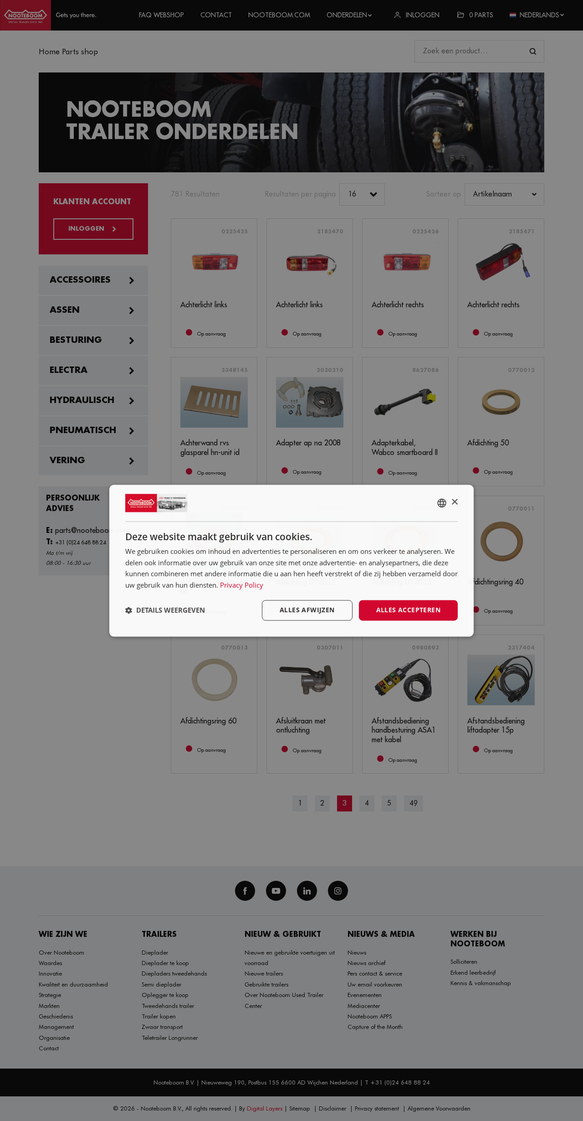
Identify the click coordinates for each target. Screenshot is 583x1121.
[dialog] (291, 560)
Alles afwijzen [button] (307, 609)
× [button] (454, 502)
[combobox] (441, 502)
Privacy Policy (241, 585)
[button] (165, 610)
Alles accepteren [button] (408, 609)
